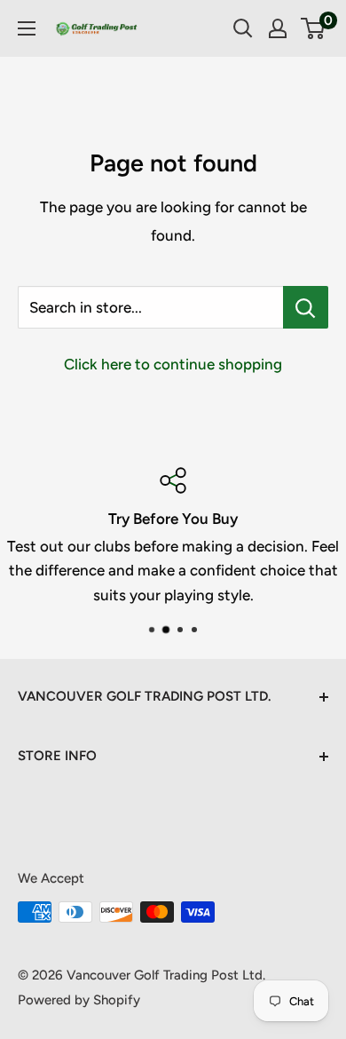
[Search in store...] (305, 307)
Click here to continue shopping (173, 364)
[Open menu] (26, 28)
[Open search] (243, 28)
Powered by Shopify (79, 1000)
